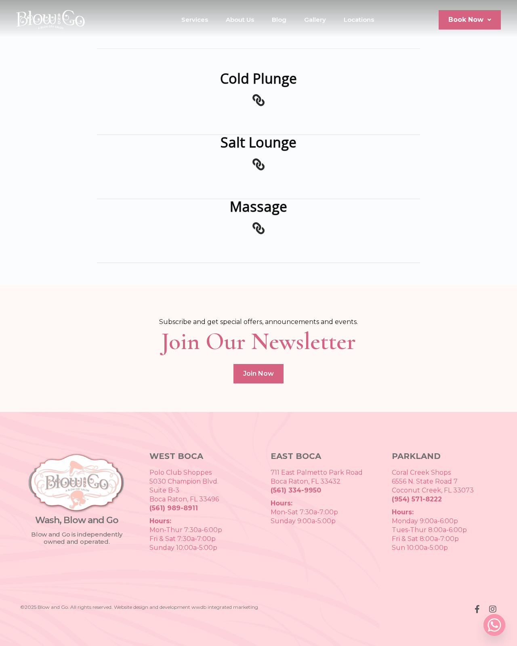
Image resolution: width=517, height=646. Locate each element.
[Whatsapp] (494, 625)
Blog (279, 19)
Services (194, 19)
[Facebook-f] (477, 609)
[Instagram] (493, 609)
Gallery (315, 19)
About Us (240, 19)
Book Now (465, 19)
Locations (359, 19)
